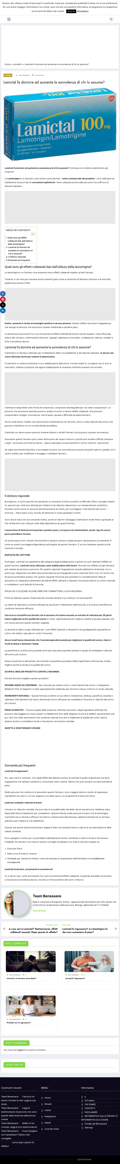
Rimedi (48, 1104)
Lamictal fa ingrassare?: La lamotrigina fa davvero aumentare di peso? (85, 930)
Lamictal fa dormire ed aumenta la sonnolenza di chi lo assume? (20, 250)
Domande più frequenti (19, 260)
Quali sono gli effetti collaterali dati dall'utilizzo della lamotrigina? (20, 240)
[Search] (111, 19)
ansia (35, 644)
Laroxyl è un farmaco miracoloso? (21, 978)
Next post (66, 925)
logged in (21, 1050)
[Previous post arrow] (4, 929)
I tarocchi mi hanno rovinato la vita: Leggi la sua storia (18, 1100)
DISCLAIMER (91, 1112)
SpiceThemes (84, 1159)
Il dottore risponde (17, 257)
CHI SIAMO (90, 1104)
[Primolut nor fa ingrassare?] (31, 1005)
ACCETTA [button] (71, 11)
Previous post (52, 925)
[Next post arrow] (115, 929)
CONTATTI (90, 1108)
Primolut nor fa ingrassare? (19, 1022)
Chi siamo (89, 1100)
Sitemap (89, 1127)
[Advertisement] (60, 45)
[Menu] (9, 19)
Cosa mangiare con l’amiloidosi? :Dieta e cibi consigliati (19, 1135)
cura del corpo (52, 1129)
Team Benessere (24, 75)
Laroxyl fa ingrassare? (75, 978)
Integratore (50, 1116)
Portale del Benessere (96, 1123)
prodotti (8, 75)
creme (48, 1110)
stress (16, 644)
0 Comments (39, 75)
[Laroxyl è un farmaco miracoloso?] (31, 961)
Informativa (82, 11)
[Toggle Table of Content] (31, 234)
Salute (48, 1122)
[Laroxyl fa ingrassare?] (89, 961)
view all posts (39, 911)
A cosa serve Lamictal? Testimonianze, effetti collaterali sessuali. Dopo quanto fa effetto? (33, 930)
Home (48, 1098)
